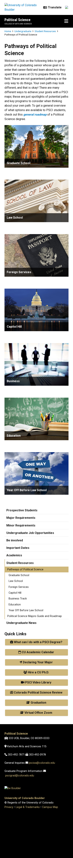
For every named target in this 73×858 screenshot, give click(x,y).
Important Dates (17, 548)
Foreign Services (19, 587)
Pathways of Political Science (25, 569)
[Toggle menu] (66, 21)
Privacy (8, 807)
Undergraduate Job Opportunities (30, 533)
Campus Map (50, 807)
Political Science (17, 20)
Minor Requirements (20, 525)
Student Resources (45, 31)
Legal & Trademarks (28, 807)
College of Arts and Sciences (18, 24)
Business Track (18, 598)
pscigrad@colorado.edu (19, 775)
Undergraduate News (21, 623)
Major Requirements (20, 518)
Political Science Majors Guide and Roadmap (34, 616)
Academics (14, 555)
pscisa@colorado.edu (42, 762)
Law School (16, 581)
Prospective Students (21, 510)
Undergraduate (22, 31)
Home (7, 31)
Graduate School (19, 575)
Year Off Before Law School (26, 610)
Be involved (14, 540)
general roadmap (35, 114)
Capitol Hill (15, 592)
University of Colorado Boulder (24, 798)
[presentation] (36, 146)
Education (15, 604)
